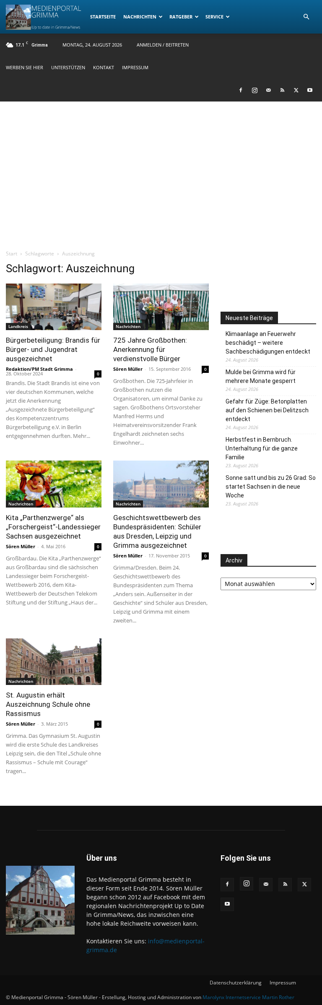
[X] (296, 90)
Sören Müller (128, 369)
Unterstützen (68, 67)
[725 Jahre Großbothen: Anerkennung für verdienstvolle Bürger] (161, 307)
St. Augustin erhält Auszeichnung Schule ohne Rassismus (48, 704)
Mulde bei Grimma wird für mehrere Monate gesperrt (261, 376)
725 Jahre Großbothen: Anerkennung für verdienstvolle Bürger (150, 349)
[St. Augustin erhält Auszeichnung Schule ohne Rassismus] (53, 661)
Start (11, 253)
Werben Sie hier (24, 67)
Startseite (103, 16)
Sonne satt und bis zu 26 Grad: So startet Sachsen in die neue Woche (271, 486)
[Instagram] (254, 90)
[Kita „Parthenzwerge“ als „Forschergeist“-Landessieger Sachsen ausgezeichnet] (53, 484)
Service (214, 16)
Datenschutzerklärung (236, 982)
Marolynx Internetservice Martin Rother (248, 997)
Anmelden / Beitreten (163, 45)
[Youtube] (310, 90)
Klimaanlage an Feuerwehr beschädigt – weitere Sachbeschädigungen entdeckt (268, 343)
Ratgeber (180, 16)
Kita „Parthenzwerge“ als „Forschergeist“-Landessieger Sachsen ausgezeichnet (53, 526)
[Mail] (268, 90)
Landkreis (18, 326)
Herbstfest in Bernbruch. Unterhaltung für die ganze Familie (262, 448)
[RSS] (282, 90)
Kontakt (103, 67)
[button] (306, 17)
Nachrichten (139, 16)
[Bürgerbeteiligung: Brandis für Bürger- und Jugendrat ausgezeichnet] (53, 307)
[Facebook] (240, 90)
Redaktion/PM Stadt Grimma (39, 369)
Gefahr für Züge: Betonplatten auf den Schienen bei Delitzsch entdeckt (267, 410)
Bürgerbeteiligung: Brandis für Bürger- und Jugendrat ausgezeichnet (53, 349)
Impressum (135, 67)
